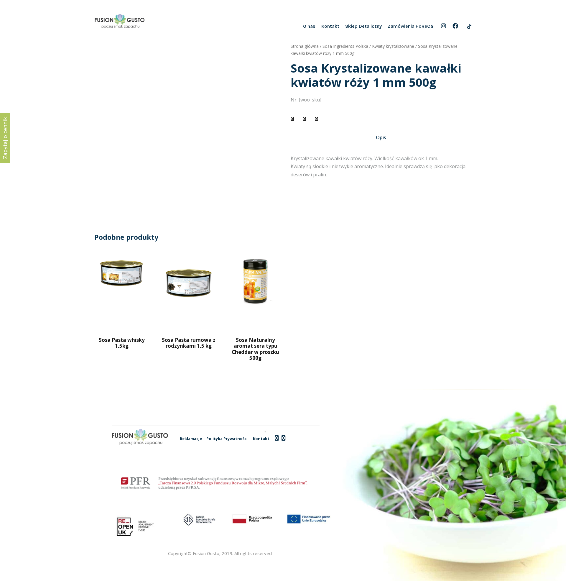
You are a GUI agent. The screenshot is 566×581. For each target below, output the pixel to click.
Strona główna (305, 46)
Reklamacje (191, 438)
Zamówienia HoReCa (410, 26)
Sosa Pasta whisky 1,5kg (122, 343)
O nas (309, 26)
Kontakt (330, 26)
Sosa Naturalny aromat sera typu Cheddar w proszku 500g (255, 349)
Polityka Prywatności (227, 438)
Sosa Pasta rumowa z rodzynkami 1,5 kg (188, 343)
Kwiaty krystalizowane (393, 46)
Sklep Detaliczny (363, 26)
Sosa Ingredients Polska (345, 46)
